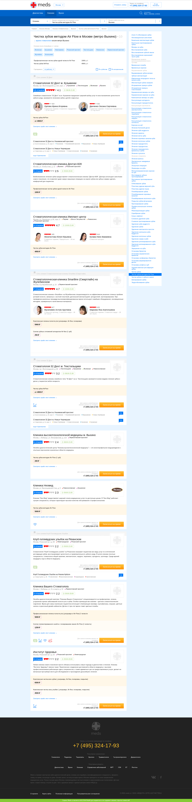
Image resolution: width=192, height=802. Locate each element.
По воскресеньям (117, 69)
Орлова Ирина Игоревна (55, 106)
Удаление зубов (137, 227)
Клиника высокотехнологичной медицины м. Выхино (64, 435)
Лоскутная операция (139, 165)
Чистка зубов (136, 272)
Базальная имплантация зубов (143, 40)
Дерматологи (135, 757)
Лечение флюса (137, 159)
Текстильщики (88, 50)
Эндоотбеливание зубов (140, 282)
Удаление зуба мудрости (141, 224)
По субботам (103, 69)
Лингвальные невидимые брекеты (141, 162)
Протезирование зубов (140, 204)
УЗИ (119, 767)
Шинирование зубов (139, 280)
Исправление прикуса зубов (142, 85)
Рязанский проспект (73, 50)
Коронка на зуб (137, 125)
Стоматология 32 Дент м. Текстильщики (57, 366)
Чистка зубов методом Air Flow (143, 274)
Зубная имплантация (139, 76)
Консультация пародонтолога (142, 103)
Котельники (49, 54)
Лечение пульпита (138, 153)
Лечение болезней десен (141, 128)
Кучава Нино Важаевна (100, 237)
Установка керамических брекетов (140, 254)
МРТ (112, 767)
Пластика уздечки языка (140, 189)
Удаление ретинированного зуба (143, 241)
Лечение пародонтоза (140, 146)
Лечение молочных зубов (141, 141)
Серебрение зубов (138, 213)
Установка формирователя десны (141, 261)
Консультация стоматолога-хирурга (142, 117)
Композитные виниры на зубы (142, 97)
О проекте (34, 794)
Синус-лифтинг (137, 216)
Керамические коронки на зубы (143, 95)
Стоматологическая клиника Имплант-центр (59, 216)
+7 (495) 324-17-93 (138, 5)
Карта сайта (46, 794)
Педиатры (68, 757)
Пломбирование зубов (140, 191)
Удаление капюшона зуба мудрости (141, 232)
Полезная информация (64, 794)
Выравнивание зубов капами (142, 73)
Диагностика (38, 13)
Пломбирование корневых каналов (141, 195)
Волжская (38, 50)
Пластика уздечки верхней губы (143, 186)
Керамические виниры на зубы (143, 92)
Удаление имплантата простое (143, 229)
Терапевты (80, 757)
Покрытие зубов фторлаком (142, 201)
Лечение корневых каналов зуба (143, 138)
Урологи (91, 757)
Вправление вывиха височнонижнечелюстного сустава (141, 60)
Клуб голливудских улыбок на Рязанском (57, 539)
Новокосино (100, 50)
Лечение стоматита (139, 156)
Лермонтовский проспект (115, 50)
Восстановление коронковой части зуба (142, 56)
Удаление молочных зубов (141, 236)
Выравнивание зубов (139, 70)
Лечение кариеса (138, 133)
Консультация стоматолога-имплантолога (142, 109)
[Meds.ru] (96, 728)
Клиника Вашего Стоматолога (51, 586)
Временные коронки (139, 68)
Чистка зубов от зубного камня (143, 277)
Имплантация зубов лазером (142, 83)
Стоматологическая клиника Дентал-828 (57, 164)
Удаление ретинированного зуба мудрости (143, 245)
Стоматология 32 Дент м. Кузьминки (54, 83)
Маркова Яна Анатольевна (102, 310)
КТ (126, 767)
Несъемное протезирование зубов (142, 180)
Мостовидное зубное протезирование (139, 176)
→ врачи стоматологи (43, 41)
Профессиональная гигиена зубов (142, 207)
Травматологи (104, 757)
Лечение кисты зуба (139, 136)
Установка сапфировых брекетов (144, 258)
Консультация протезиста (141, 105)
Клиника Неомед (43, 485)
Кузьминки (48, 50)
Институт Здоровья (44, 652)
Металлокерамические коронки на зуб (143, 171)
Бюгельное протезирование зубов (142, 43)
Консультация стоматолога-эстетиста (142, 121)
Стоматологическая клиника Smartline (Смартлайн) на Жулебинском (65, 280)
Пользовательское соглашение (88, 794)
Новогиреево (59, 50)
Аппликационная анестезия (142, 37)
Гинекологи (56, 757)
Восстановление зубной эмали (143, 52)
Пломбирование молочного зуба (143, 198)
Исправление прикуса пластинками (140, 88)
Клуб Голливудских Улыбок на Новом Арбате (51, 574)
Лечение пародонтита (140, 144)
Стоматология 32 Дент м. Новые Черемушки (51, 149)
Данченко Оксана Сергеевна (103, 106)
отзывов (39, 90)
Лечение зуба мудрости (140, 130)
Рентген (134, 767)
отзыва (38, 171)
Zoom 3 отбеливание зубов (141, 35)
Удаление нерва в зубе (140, 239)
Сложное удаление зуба (140, 219)
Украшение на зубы (139, 248)
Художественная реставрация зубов (142, 268)
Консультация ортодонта (141, 100)
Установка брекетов (139, 251)
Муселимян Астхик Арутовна (57, 310)
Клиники (50, 13)
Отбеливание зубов (139, 183)
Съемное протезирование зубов (143, 221)
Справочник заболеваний (96, 767)
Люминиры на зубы (139, 168)
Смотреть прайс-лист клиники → (45, 126)
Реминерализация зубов (140, 211)
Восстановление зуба (139, 50)
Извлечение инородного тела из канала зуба (143, 79)
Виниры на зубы (137, 47)
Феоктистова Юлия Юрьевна (57, 237)
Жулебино (38, 54)
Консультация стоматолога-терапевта (142, 113)
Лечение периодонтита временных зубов (140, 150)
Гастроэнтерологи (119, 757)
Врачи (61, 13)
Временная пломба (139, 65)
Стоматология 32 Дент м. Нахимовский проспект (53, 141)
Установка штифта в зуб (140, 265)
